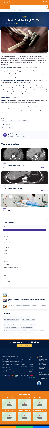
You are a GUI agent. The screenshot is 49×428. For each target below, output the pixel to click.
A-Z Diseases (6, 233)
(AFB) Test (4, 120)
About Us (23, 359)
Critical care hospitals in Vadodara (10, 322)
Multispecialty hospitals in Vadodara (11, 324)
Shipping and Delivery (32, 370)
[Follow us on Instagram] (13, 370)
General (5, 258)
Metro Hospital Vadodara (24, 322)
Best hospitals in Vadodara (24, 316)
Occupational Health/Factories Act (11, 267)
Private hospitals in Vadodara (27, 327)
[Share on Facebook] (6, 127)
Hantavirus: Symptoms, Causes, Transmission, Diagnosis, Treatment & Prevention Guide (27, 300)
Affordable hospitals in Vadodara (10, 316)
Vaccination (6, 275)
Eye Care (5, 253)
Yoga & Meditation (7, 284)
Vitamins (5, 278)
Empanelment (32, 357)
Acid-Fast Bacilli (12, 120)
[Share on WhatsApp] (9, 127)
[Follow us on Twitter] (10, 370)
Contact (23, 364)
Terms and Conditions (31, 365)
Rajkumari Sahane (34, 23)
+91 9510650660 (43, 378)
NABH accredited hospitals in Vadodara (28, 324)
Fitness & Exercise (7, 256)
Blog (6, 10)
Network (31, 359)
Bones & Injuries (7, 239)
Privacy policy (32, 361)
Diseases (5, 250)
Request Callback (24, 345)
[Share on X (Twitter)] (12, 127)
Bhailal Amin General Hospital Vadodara (11, 319)
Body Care (6, 236)
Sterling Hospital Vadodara (22, 330)
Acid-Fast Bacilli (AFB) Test (23, 120)
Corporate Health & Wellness (10, 242)
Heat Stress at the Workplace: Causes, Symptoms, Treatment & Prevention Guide (27, 305)
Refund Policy (24, 366)
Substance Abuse (7, 270)
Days (5, 244)
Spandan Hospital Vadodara (9, 330)
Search (25, 229)
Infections (6, 261)
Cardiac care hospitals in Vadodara (28, 319)
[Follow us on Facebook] (7, 370)
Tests (9, 10)
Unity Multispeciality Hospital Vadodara (25, 332)
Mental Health (6, 264)
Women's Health (7, 281)
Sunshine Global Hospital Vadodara (37, 330)
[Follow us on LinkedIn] (3, 370)
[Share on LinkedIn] (2, 127)
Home (2, 10)
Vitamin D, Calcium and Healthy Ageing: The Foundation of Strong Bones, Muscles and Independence (27, 294)
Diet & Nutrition (7, 247)
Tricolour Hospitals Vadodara (9, 332)
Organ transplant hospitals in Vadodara (11, 327)
